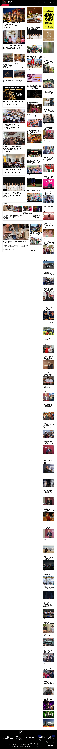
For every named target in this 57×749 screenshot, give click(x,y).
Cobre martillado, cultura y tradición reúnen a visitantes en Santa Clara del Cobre (19, 82)
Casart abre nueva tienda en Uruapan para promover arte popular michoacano (13, 47)
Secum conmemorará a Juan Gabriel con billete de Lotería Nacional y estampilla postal (13, 104)
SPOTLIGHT (45, 57)
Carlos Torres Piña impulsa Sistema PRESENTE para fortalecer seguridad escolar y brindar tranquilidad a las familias (47, 460)
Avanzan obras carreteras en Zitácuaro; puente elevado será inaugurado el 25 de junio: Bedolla (48, 390)
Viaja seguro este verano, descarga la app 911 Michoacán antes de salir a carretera (48, 258)
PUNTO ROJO (47, 5)
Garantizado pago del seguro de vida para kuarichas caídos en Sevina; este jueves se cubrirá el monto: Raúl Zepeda (48, 493)
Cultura (5, 20)
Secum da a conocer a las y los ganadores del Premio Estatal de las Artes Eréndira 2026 (8, 82)
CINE (28, 5)
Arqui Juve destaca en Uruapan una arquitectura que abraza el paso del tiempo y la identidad (48, 61)
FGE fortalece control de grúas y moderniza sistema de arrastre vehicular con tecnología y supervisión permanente (48, 605)
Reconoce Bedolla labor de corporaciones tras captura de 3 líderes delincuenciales (48, 358)
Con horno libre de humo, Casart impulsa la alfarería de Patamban (17, 216)
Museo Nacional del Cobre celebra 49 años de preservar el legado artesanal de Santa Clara (19, 66)
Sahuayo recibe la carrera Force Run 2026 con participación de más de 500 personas (48, 274)
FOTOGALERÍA (6, 222)
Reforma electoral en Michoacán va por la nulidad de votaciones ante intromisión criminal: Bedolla (48, 526)
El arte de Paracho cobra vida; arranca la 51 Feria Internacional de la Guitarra (12, 149)
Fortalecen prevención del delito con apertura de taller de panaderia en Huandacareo (48, 373)
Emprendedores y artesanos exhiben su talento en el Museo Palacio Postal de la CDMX (36, 234)
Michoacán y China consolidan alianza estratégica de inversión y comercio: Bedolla (48, 143)
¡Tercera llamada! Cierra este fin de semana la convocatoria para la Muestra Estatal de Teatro (34, 177)
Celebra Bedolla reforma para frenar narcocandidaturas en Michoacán (48, 443)
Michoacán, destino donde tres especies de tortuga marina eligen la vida (48, 542)
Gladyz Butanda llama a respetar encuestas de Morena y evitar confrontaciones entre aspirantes (48, 209)
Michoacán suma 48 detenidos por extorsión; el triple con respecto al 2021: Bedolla (48, 177)
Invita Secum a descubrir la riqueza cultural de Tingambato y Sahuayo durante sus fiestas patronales (34, 57)
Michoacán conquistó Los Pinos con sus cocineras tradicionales (34, 191)
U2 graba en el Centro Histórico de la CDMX (48, 636)
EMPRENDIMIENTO (34, 5)
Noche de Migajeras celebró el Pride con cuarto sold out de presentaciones (37, 216)
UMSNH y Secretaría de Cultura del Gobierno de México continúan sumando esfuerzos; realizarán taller (27, 216)
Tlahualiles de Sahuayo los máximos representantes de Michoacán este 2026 (34, 43)
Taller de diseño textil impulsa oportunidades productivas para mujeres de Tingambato (48, 290)
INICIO (12, 5)
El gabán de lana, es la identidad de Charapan (14, 241)
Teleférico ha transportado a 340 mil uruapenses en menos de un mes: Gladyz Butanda (48, 667)
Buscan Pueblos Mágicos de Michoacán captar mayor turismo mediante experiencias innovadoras (34, 132)
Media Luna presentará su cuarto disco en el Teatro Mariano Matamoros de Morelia (12, 194)
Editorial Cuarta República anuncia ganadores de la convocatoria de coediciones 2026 (34, 72)
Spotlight (5, 5)
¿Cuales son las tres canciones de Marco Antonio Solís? (47, 699)
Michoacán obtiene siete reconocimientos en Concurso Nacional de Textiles (12, 172)
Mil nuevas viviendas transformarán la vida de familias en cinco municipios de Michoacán (48, 621)
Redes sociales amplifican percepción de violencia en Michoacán (48, 588)
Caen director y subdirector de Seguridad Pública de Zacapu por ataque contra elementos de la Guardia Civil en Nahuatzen (48, 307)
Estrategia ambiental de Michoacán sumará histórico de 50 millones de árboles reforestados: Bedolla (48, 242)
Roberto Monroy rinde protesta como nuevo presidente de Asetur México (48, 573)
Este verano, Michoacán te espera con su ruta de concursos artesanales (34, 102)
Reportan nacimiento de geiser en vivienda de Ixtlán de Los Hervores (48, 477)
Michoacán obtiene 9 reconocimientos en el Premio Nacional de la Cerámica (11, 126)
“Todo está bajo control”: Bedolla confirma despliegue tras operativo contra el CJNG (48, 77)
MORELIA (16, 5)
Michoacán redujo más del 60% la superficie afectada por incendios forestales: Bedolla (48, 324)
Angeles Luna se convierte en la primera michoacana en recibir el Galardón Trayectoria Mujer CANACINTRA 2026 (36, 248)
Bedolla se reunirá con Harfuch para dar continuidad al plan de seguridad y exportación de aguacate (48, 127)
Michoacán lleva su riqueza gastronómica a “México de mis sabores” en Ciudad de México (33, 147)
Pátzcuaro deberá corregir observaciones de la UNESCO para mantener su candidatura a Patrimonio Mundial (34, 162)
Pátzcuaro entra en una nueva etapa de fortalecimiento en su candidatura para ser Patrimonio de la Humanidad (7, 216)
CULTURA (41, 5)
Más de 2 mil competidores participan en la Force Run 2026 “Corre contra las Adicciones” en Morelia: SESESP (48, 426)
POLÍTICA (52, 5)
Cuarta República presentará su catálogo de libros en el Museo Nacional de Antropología (8, 66)
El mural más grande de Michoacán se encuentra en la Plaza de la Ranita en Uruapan (13, 25)
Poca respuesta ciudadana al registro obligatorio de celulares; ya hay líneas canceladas (48, 111)
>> (53, 736)
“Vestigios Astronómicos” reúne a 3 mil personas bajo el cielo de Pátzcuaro (48, 558)
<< (39, 736)
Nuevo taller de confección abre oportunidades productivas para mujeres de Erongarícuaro (47, 341)
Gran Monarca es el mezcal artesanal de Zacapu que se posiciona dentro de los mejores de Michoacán (48, 225)
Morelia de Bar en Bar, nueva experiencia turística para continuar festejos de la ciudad (48, 510)
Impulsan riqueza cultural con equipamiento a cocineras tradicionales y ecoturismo (33, 117)
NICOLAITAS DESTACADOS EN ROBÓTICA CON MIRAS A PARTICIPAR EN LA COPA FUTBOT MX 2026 (48, 684)
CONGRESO (22, 5)
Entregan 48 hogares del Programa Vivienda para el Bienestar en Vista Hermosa (48, 192)
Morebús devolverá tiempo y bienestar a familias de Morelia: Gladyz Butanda (47, 650)
